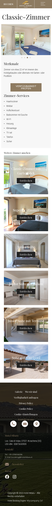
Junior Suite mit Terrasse (26, 321)
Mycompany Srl (35, 500)
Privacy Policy (26, 403)
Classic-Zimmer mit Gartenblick (26, 170)
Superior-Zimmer (26, 210)
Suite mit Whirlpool (26, 357)
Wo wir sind (31, 391)
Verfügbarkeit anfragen (26, 397)
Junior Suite (26, 247)
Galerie (19, 391)
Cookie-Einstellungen (26, 414)
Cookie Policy (26, 408)
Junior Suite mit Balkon (26, 284)
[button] (8, 4)
